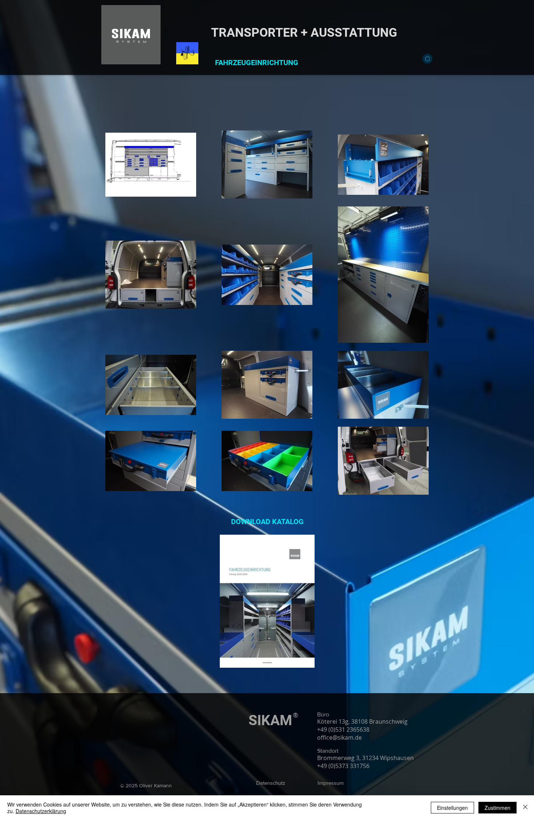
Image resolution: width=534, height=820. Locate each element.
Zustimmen (497, 807)
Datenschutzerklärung (41, 811)
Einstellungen (452, 807)
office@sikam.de (339, 737)
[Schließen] (525, 807)
